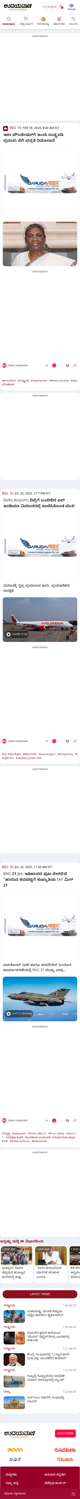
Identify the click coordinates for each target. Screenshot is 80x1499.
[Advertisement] (40, 79)
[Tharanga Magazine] (15, 1450)
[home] (18, 7)
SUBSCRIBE (65, 1434)
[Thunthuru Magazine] (65, 1459)
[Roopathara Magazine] (65, 1450)
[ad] (42, 182)
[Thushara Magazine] (15, 1459)
